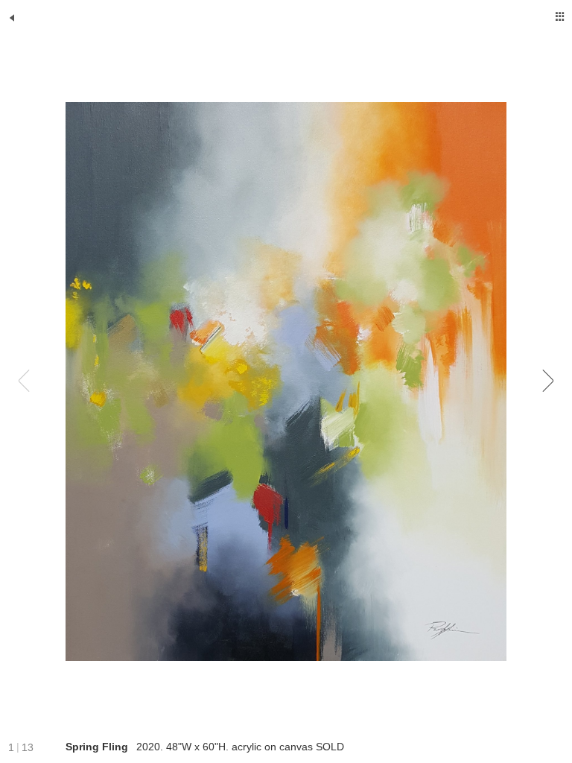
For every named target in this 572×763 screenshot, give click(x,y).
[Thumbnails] (560, 16)
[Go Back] (12, 17)
